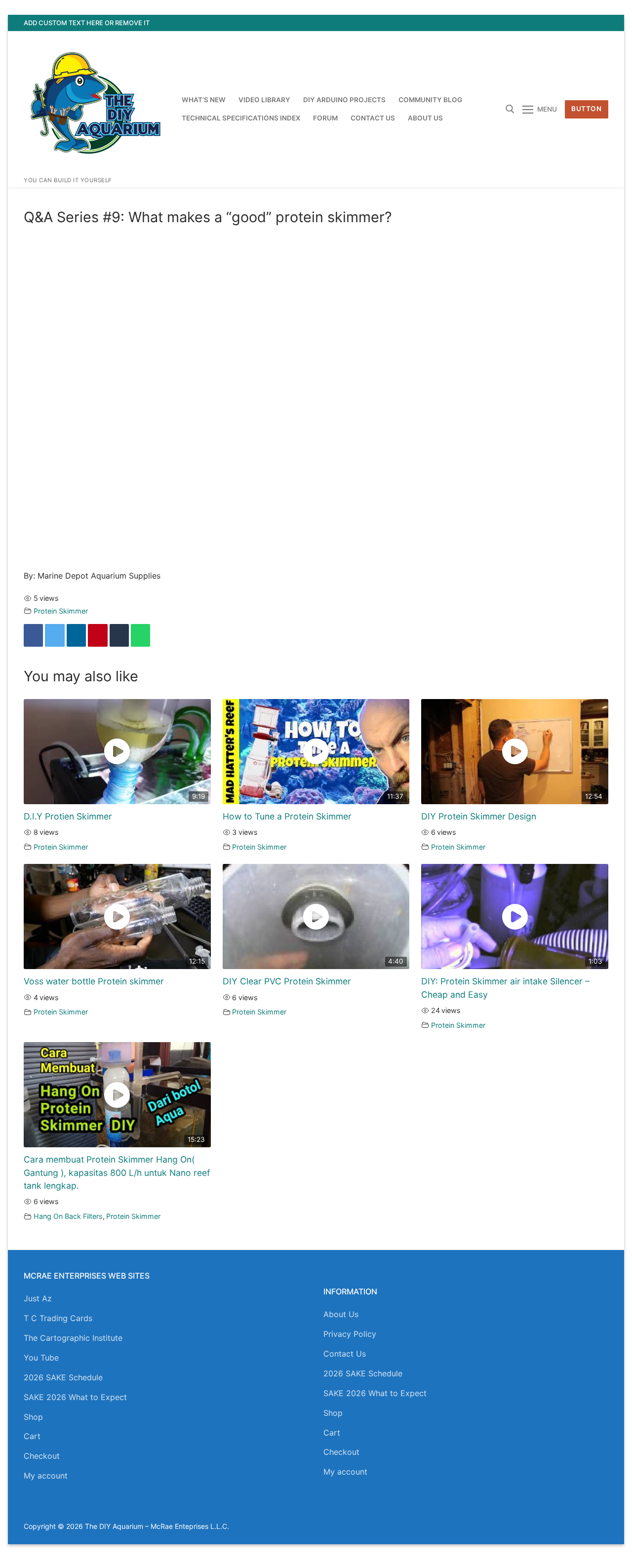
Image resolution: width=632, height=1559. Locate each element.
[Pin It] (97, 635)
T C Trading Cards (58, 1318)
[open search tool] (510, 109)
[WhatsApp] (140, 635)
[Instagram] (583, 23)
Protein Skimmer (61, 611)
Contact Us (344, 1354)
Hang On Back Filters (68, 1216)
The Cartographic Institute (73, 1338)
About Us (340, 1314)
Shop (33, 1417)
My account (46, 1476)
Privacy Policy (349, 1334)
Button (586, 109)
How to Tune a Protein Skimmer (287, 816)
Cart (32, 1436)
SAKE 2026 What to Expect (75, 1397)
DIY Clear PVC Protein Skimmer (287, 981)
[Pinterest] (600, 23)
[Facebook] (528, 23)
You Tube (41, 1358)
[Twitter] (546, 23)
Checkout (42, 1456)
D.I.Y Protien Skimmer (68, 816)
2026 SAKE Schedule (63, 1377)
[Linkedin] (76, 635)
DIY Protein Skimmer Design (478, 816)
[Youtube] (564, 23)
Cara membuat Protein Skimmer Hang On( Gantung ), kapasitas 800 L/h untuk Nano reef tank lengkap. (117, 1172)
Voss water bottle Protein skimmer (94, 981)
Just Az (38, 1298)
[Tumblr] (119, 635)
